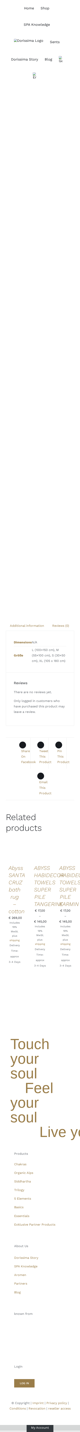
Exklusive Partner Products (34, 1224)
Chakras (20, 1164)
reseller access (59, 1408)
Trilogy (19, 1190)
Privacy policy (56, 1403)
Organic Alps (23, 1173)
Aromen (20, 1275)
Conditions (18, 1408)
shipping (15, 940)
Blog (17, 1292)
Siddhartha (22, 1181)
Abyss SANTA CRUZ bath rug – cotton (17, 890)
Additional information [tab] (27, 626)
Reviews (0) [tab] (60, 626)
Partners (20, 1283)
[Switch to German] (60, 59)
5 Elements (22, 1198)
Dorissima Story (26, 1258)
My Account (40, 1427)
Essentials (21, 1216)
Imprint (38, 1403)
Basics (18, 1207)
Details (12, 858)
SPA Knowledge (25, 1266)
